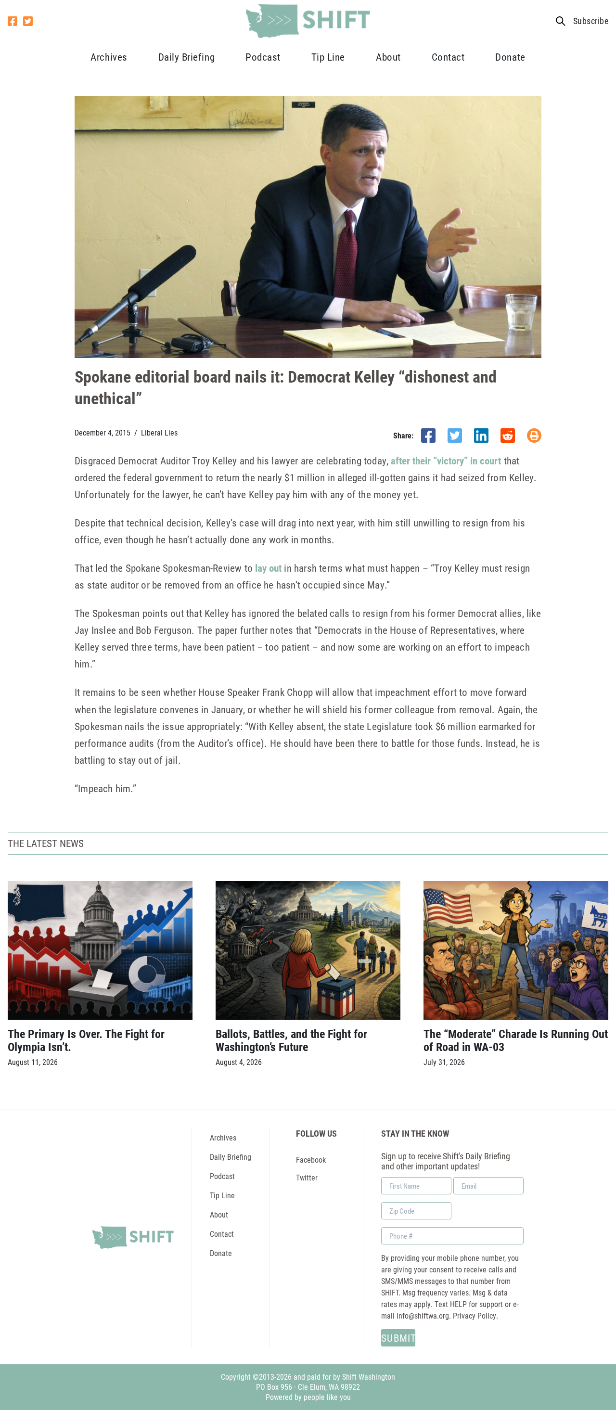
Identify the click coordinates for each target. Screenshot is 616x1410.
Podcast (263, 57)
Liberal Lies (159, 432)
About (388, 57)
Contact (448, 57)
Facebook (311, 1159)
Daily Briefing (186, 57)
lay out (268, 568)
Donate (510, 57)
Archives (108, 57)
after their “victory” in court (446, 460)
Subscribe (590, 20)
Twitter (307, 1177)
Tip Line (328, 57)
